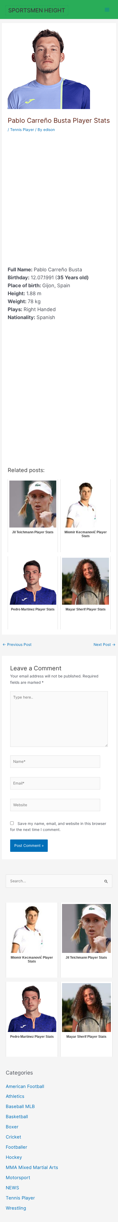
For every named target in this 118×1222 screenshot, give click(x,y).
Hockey (14, 1157)
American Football (25, 1086)
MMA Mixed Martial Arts (32, 1167)
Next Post (105, 644)
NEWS (12, 1187)
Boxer (12, 1126)
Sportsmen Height (36, 10)
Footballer (16, 1147)
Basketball (17, 1116)
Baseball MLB (20, 1106)
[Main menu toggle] (107, 9)
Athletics (15, 1096)
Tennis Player (22, 129)
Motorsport (18, 1177)
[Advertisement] (59, 196)
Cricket (13, 1137)
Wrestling (16, 1208)
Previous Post (17, 644)
